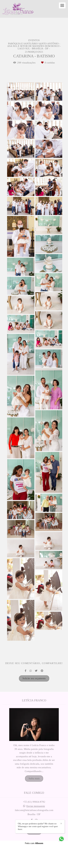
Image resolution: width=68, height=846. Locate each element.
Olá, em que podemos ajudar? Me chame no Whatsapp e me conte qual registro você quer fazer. (38, 826)
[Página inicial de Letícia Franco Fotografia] (18, 8)
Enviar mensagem (35, 806)
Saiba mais (34, 778)
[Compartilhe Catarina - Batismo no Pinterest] (42, 670)
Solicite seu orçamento (34, 678)
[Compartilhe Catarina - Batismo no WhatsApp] (31, 670)
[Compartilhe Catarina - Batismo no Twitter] (36, 670)
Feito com (34, 843)
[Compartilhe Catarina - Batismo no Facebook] (25, 670)
